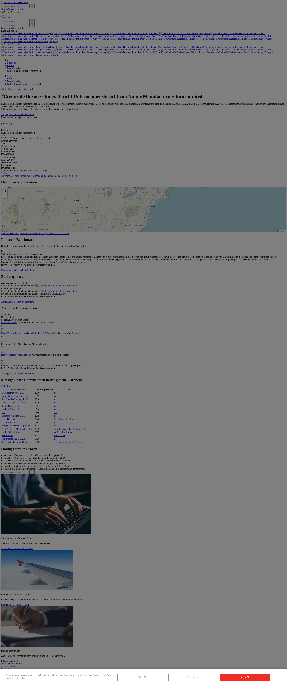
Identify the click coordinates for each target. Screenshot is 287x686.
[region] (143, 677)
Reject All (142, 677)
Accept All (244, 677)
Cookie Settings (193, 677)
